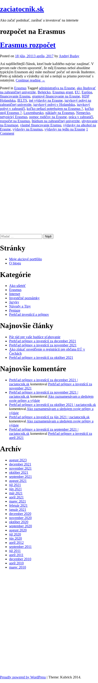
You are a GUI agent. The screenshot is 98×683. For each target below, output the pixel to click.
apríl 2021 (16, 497)
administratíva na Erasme (57, 88)
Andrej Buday (69, 56)
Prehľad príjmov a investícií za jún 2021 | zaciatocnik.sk (49, 417)
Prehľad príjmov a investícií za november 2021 (43, 345)
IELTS (22, 100)
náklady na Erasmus (59, 113)
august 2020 (18, 530)
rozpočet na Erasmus (15, 121)
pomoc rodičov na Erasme (48, 117)
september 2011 (20, 547)
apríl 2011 (16, 555)
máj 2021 (16, 493)
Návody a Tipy (20, 306)
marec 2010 (17, 567)
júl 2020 (15, 534)
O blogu (15, 263)
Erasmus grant (62, 92)
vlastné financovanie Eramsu (40, 125)
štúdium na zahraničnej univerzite (56, 121)
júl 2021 (15, 485)
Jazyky (14, 302)
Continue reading (30, 80)
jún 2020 (15, 538)
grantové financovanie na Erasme (56, 96)
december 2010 (20, 559)
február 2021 (18, 505)
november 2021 (20, 468)
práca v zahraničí (81, 117)
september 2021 (20, 477)
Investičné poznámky (24, 298)
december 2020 (20, 514)
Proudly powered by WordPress (23, 677)
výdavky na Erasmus (28, 129)
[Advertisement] (49, 185)
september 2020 (20, 526)
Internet (14, 294)
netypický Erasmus (13, 117)
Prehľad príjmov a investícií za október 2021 (41, 357)
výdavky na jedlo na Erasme (64, 129)
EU (77, 92)
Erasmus (20, 88)
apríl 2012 (16, 542)
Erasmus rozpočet (28, 45)
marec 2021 (17, 501)
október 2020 (18, 522)
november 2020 (20, 518)
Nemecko (83, 113)
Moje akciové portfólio (25, 259)
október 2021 (18, 472)
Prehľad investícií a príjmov (29, 314)
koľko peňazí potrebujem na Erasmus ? (55, 109)
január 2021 (17, 510)
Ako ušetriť (17, 286)
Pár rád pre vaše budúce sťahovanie (34, 337)
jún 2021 (15, 489)
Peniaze (14, 310)
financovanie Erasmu (15, 96)
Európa (87, 92)
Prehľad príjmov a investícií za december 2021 (42, 341)
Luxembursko (33, 113)
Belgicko (44, 92)
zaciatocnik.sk (22, 9)
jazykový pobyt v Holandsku (54, 104)
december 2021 (20, 464)
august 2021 (18, 481)
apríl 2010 (16, 563)
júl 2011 (15, 551)
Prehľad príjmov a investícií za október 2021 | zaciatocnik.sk (52, 405)
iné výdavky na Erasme (46, 100)
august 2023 (18, 460)
